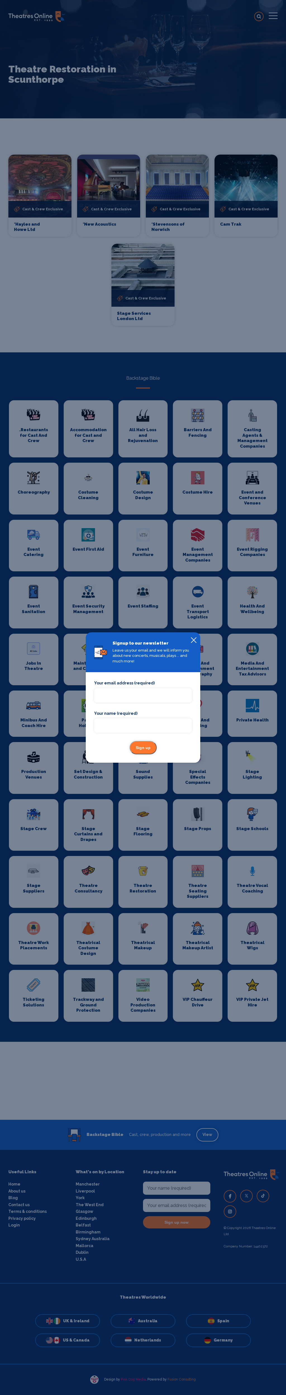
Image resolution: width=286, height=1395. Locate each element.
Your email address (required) (124, 683)
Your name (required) (115, 713)
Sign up (143, 747)
